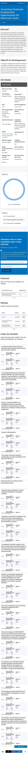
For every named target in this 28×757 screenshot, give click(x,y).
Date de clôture (19, 147)
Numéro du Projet (7, 89)
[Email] (3, 751)
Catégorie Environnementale (20, 141)
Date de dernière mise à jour (19, 156)
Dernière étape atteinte (6, 156)
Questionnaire (21, 746)
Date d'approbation (7, 109)
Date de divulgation (20, 104)
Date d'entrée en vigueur (19, 110)
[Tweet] (8, 751)
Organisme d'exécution (18, 120)
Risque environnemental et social (7, 148)
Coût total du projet (7, 120)
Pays (3, 104)
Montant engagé (6, 140)
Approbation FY (19, 132)
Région (4, 131)
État (16, 89)
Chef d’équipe (6, 94)
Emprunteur (18, 94)
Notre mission (4, 3)
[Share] (14, 751)
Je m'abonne (6, 270)
